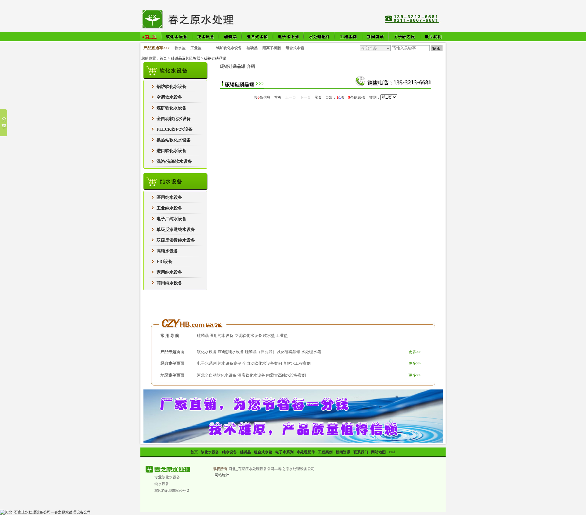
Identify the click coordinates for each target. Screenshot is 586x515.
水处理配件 (306, 452)
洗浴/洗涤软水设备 (174, 161)
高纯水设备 (167, 251)
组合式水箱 (295, 48)
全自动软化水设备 (174, 118)
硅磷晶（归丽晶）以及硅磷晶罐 (272, 351)
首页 (163, 58)
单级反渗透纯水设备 (176, 229)
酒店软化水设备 (251, 375)
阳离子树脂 (271, 48)
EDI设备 (164, 261)
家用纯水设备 (169, 272)
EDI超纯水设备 (231, 351)
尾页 (318, 97)
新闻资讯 (343, 452)
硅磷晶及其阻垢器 (185, 58)
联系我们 (360, 452)
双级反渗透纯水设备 (176, 240)
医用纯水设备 (169, 197)
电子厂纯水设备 (171, 219)
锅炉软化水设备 (229, 48)
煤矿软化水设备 (171, 108)
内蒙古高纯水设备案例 (286, 375)
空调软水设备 (169, 97)
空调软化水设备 (248, 335)
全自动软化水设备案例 (262, 363)
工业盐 (195, 48)
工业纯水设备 (169, 208)
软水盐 (180, 48)
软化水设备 (207, 351)
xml (392, 452)
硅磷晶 (252, 48)
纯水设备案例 (229, 363)
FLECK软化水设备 (175, 129)
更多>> (414, 351)
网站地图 (378, 452)
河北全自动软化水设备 (217, 375)
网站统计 (222, 475)
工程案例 (325, 452)
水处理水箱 (311, 351)
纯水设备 (229, 452)
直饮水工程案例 (297, 363)
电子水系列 (207, 363)
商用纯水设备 (169, 283)
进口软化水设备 (171, 150)
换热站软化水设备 (174, 140)
